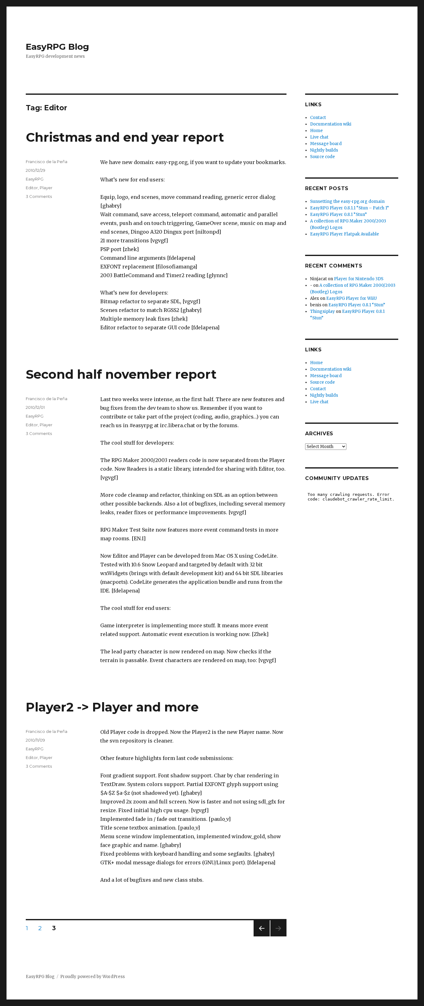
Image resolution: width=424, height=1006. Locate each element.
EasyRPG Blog (57, 46)
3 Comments (39, 196)
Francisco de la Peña (46, 161)
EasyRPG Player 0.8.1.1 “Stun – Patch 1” (349, 208)
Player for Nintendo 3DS (358, 278)
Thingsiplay (322, 311)
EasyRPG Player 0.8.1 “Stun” (338, 214)
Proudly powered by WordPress (92, 976)
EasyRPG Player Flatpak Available (344, 234)
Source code (322, 156)
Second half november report (121, 374)
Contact (318, 117)
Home (316, 130)
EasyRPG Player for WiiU (351, 298)
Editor (32, 187)
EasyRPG (34, 178)
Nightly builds (324, 150)
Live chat (319, 137)
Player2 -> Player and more (112, 707)
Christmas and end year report (125, 137)
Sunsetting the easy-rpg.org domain (347, 201)
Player (46, 187)
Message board (326, 143)
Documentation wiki (330, 124)
